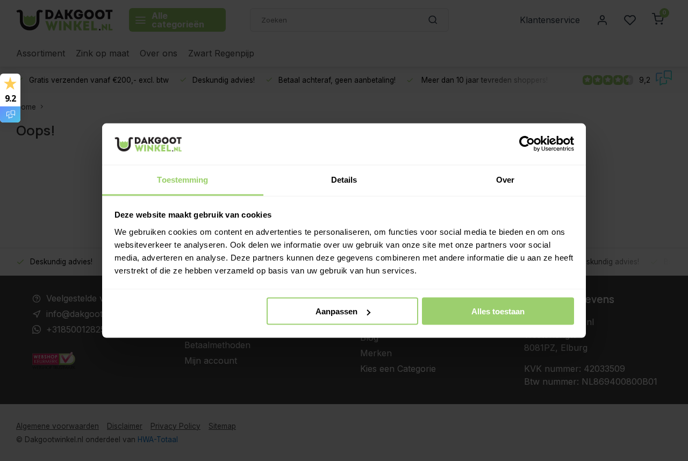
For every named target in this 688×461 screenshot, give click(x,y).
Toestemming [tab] (182, 179)
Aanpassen (336, 311)
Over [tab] (505, 179)
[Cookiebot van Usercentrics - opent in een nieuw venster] (527, 144)
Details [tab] (344, 179)
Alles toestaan (498, 311)
